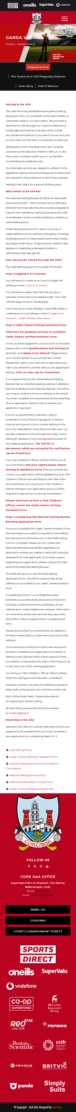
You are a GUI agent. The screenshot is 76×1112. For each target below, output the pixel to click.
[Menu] (64, 18)
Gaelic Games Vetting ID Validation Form (34, 756)
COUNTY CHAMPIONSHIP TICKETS (38, 931)
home (10, 44)
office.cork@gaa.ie (41, 895)
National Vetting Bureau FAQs (27, 775)
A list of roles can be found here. (38, 372)
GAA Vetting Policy (21, 749)
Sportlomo (57, 1107)
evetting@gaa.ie (19, 712)
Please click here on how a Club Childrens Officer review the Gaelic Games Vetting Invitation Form (34, 505)
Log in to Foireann (36, 285)
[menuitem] (38, 67)
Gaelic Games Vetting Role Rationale (32, 788)
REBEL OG (38, 909)
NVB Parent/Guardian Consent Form (31, 782)
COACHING (38, 920)
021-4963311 (42, 890)
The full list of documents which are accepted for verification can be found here (38, 448)
